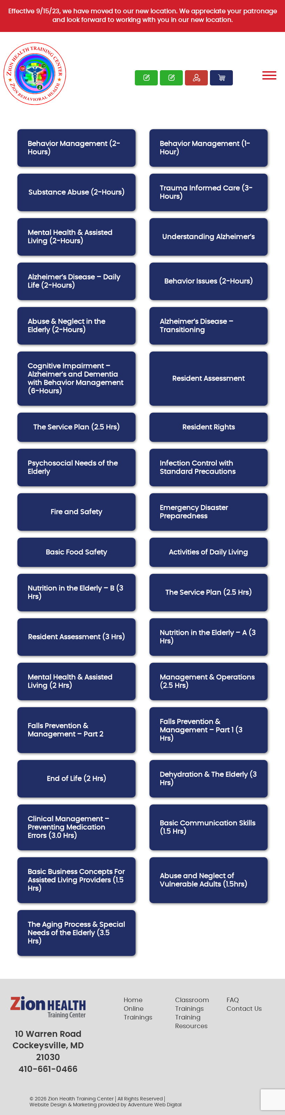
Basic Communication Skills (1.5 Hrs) (207, 827)
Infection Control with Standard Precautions (198, 467)
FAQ (233, 1000)
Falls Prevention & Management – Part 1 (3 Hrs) (201, 730)
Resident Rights (208, 427)
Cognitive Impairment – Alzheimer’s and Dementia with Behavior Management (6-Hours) (75, 379)
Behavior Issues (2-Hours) (208, 281)
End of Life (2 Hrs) (76, 778)
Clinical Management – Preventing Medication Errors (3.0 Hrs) (68, 827)
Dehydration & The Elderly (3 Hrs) (208, 778)
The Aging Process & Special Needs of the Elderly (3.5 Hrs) (76, 933)
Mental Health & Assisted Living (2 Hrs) (70, 681)
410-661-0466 (48, 1069)
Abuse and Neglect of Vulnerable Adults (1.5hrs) (203, 880)
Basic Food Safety (76, 552)
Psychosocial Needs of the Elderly (73, 467)
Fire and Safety (76, 512)
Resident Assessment (208, 378)
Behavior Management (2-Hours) (74, 148)
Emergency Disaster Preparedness (194, 512)
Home (133, 1000)
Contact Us (244, 1009)
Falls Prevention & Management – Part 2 (66, 730)
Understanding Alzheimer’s (208, 236)
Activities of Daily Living (208, 552)
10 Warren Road (48, 1034)
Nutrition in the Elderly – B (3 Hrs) (75, 592)
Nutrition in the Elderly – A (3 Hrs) (208, 637)
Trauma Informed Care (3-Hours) (206, 192)
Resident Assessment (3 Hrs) (76, 637)
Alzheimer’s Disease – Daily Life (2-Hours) (74, 281)
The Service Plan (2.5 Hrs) (76, 427)
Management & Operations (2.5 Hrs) (207, 681)
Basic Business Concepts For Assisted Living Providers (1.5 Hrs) (76, 880)
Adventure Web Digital (154, 1104)
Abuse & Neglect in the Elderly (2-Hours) (66, 325)
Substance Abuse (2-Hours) (76, 192)
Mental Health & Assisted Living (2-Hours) (70, 237)
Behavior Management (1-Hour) (205, 148)
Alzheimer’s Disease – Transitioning (197, 325)
